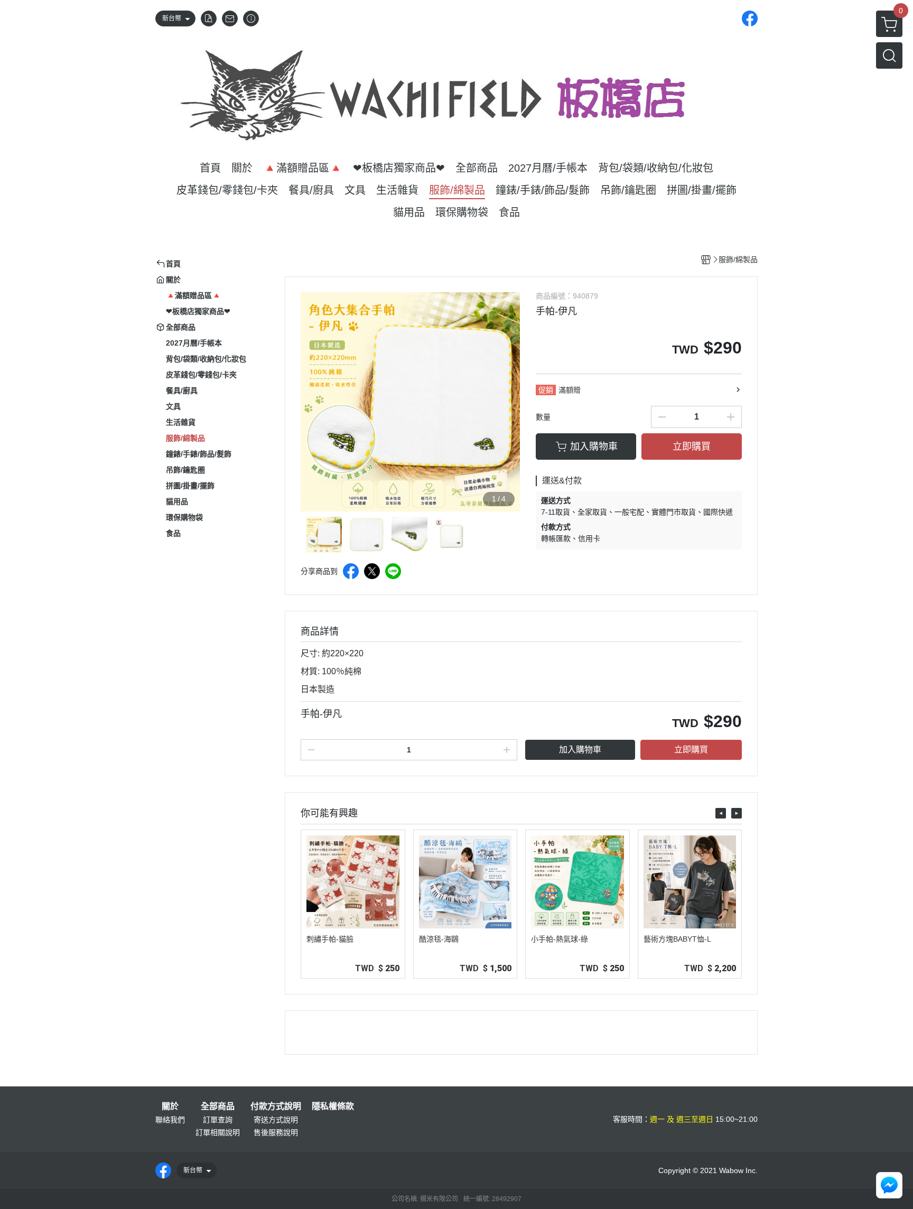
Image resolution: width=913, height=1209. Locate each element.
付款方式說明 (275, 1106)
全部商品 (218, 1106)
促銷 (545, 390)
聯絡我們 (170, 1119)
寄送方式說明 (276, 1119)
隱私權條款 (333, 1106)
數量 (543, 417)
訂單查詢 (217, 1119)
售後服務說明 (276, 1132)
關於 (170, 1106)
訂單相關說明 (217, 1132)
